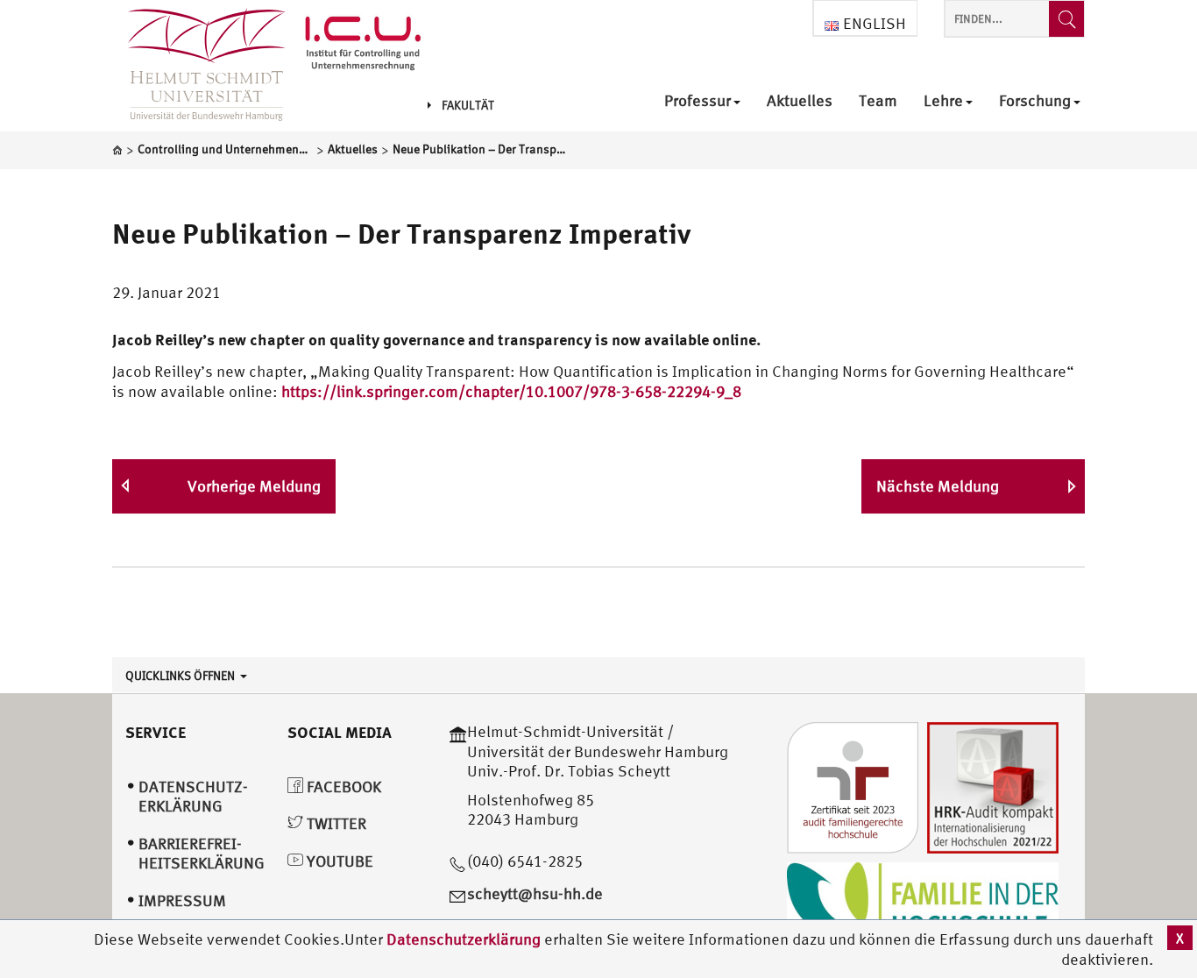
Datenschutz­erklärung (193, 796)
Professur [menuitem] (697, 101)
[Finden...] (1066, 19)
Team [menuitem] (878, 101)
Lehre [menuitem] (943, 101)
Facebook (342, 786)
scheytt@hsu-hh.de (535, 893)
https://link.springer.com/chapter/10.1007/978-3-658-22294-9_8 (511, 391)
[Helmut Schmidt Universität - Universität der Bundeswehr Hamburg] (363, 46)
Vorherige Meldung (254, 486)
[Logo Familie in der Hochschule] (923, 904)
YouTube (338, 861)
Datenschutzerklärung (463, 939)
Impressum (182, 900)
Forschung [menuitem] (1035, 101)
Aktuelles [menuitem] (799, 101)
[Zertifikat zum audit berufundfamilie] (852, 785)
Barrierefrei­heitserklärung (201, 853)
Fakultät (468, 105)
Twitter (334, 823)
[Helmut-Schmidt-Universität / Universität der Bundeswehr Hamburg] (199, 65)
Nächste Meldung (937, 486)
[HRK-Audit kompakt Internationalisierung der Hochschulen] (993, 785)
